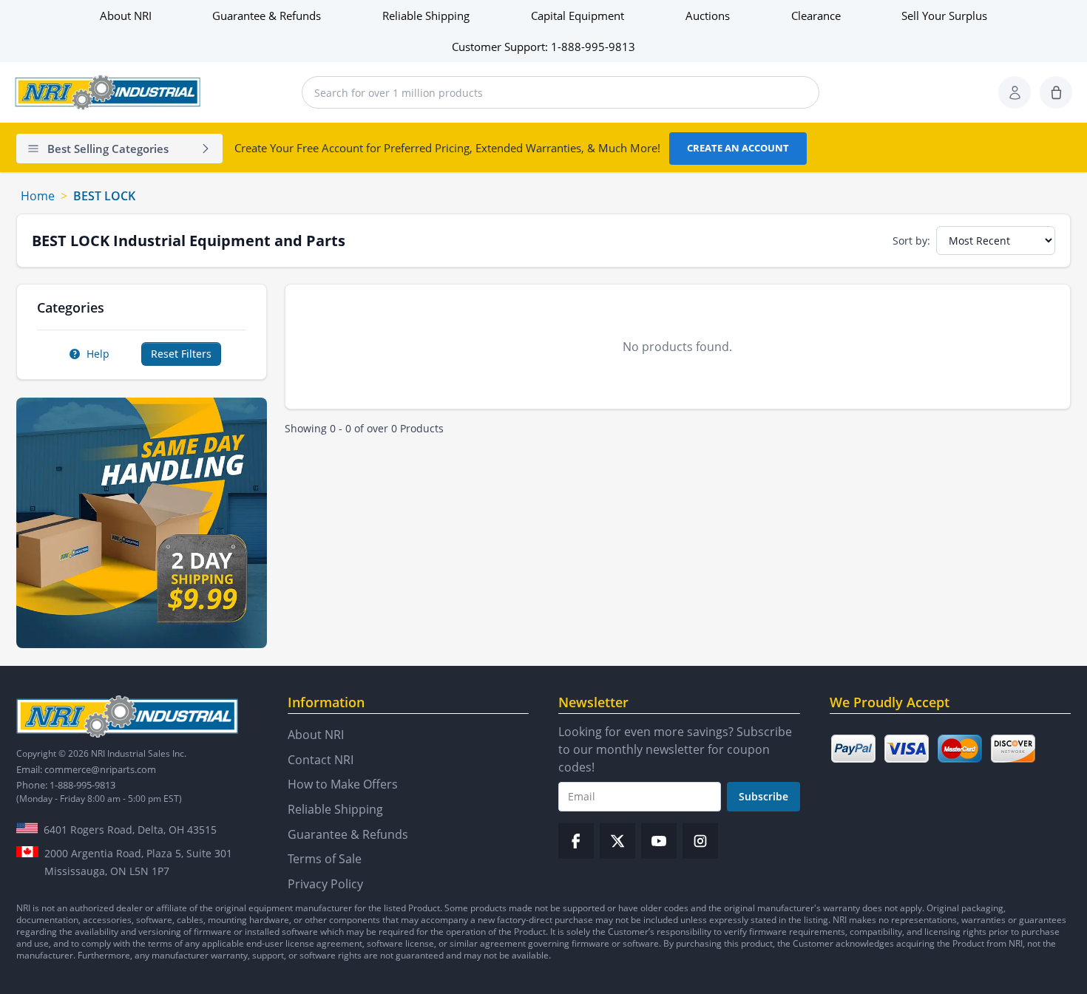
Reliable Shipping (426, 15)
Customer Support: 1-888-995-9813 (543, 46)
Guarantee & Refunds (266, 15)
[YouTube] (659, 841)
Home (38, 196)
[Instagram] (700, 841)
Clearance (816, 15)
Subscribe (763, 796)
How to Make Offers (343, 784)
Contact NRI (320, 760)
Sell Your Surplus (944, 15)
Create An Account (738, 147)
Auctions (707, 15)
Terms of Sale (325, 859)
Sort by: (911, 241)
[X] (617, 841)
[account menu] (1014, 92)
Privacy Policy (325, 884)
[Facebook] (576, 841)
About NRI (126, 15)
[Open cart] (1056, 92)
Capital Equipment (577, 15)
